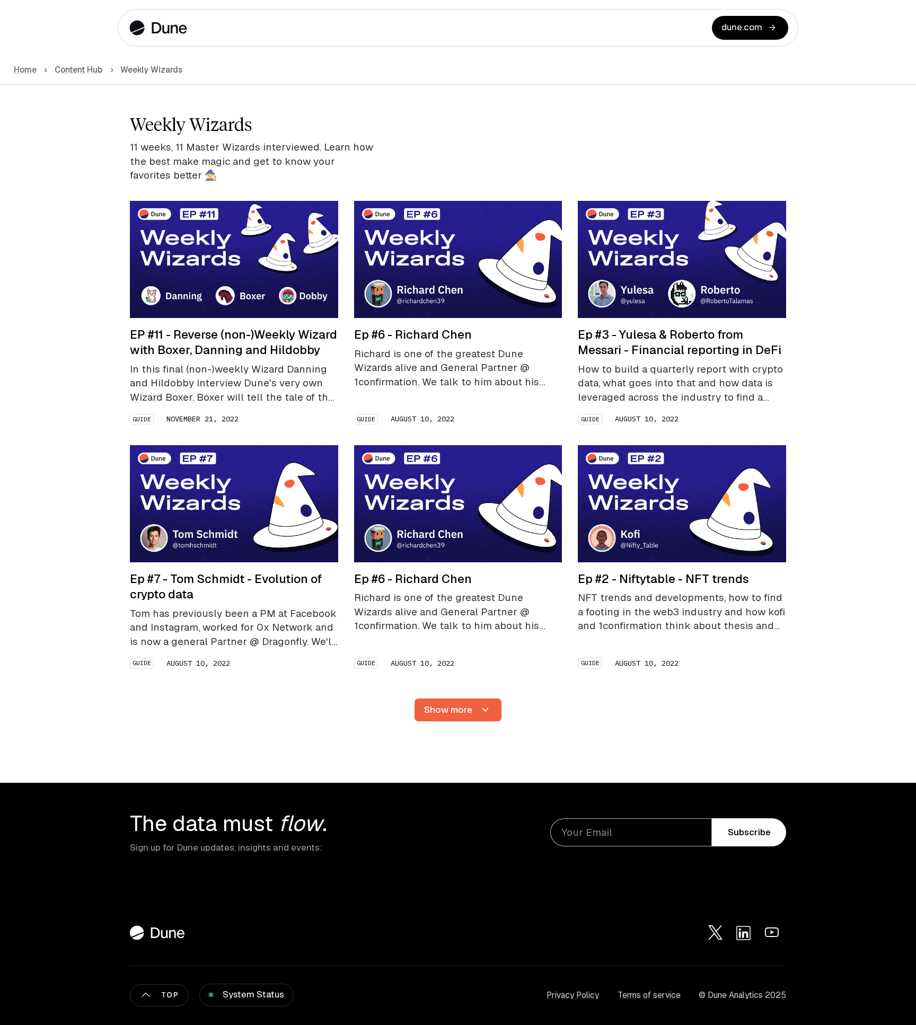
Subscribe (749, 832)
